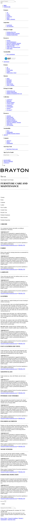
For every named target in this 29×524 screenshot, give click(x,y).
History (8, 142)
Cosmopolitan (10, 106)
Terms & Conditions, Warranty (14, 43)
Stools (8, 18)
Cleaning (9, 115)
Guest (8, 14)
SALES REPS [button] (7, 160)
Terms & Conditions (13, 518)
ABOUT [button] (6, 135)
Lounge (8, 15)
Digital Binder (10, 117)
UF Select (9, 110)
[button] (5, 5)
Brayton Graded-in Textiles (13, 44)
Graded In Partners (11, 119)
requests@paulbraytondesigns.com (9, 245)
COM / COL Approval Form (13, 47)
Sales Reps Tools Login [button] (12, 149)
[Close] (1, 175)
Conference (9, 16)
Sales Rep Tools (11, 519)
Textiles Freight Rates (12, 92)
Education (9, 82)
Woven (8, 68)
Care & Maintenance (11, 42)
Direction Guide (10, 118)
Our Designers (10, 26)
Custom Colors (10, 103)
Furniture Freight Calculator (13, 33)
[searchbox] (7, 1)
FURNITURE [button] (7, 6)
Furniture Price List (11, 32)
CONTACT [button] (6, 162)
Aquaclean (9, 105)
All (7, 12)
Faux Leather (10, 70)
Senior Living (10, 83)
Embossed (9, 101)
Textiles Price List (11, 91)
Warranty (21, 518)
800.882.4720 (21, 245)
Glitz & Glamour (10, 102)
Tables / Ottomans (11, 19)
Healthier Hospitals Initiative (13, 133)
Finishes (8, 40)
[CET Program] (10, 60)
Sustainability (10, 132)
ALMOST (9, 99)
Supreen (9, 108)
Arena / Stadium (10, 85)
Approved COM (10, 46)
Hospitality (9, 81)
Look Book (9, 25)
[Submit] (15, 1)
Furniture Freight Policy (12, 34)
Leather (8, 71)
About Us (9, 140)
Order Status (9, 48)
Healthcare (9, 79)
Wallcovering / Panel (11, 72)
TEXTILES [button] (6, 61)
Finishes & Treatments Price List (14, 93)
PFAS (8, 131)
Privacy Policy (4, 518)
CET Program (10, 125)
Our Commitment (11, 54)
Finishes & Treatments (12, 121)
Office (8, 78)
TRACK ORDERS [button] (8, 161)
